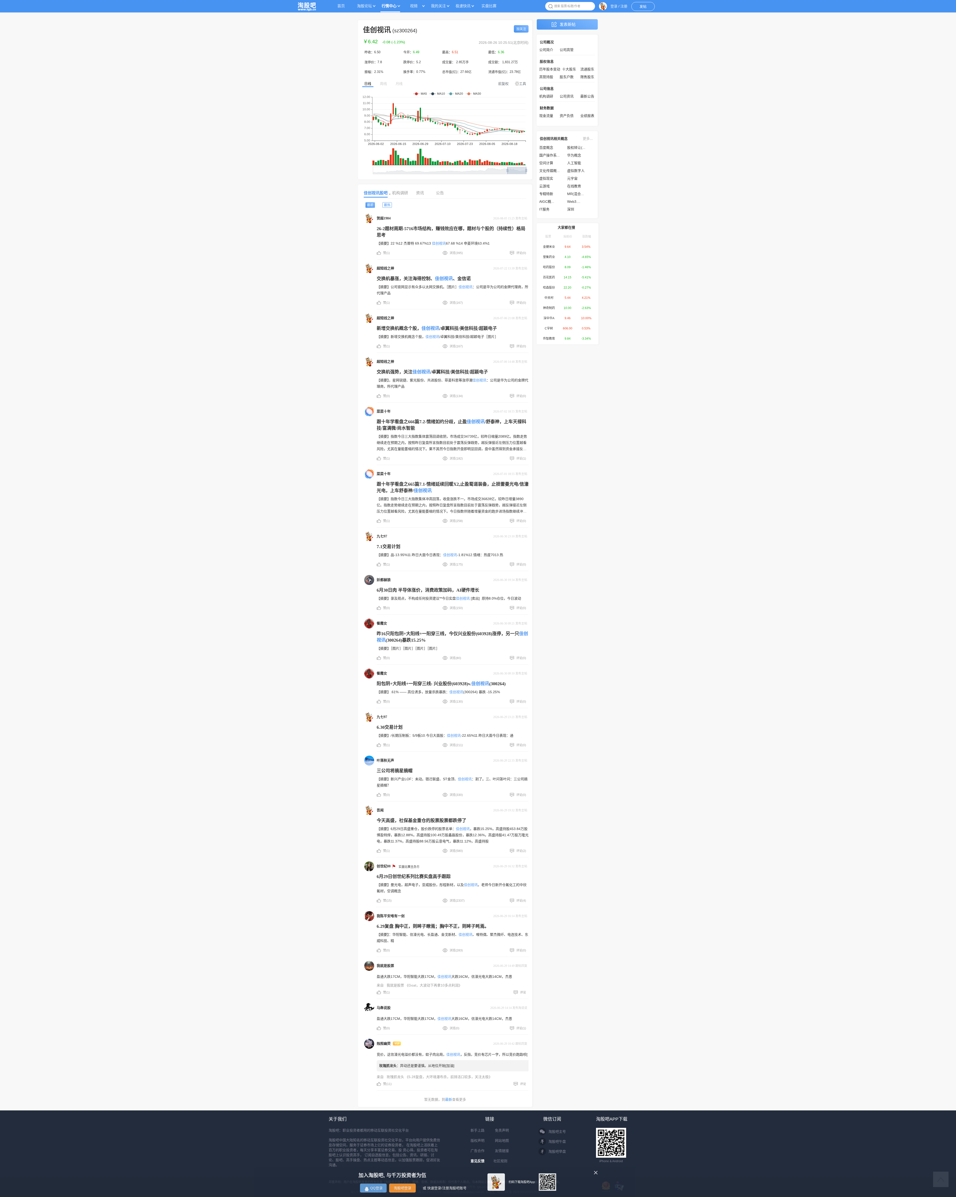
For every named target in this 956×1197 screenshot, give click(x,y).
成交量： (455, 62)
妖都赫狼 (384, 580)
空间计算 (546, 163)
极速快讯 (463, 6)
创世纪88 (384, 866)
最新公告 (587, 96)
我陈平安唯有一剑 (391, 916)
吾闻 (380, 810)
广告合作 (477, 1151)
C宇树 (549, 328)
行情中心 (389, 6)
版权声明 (477, 1141)
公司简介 (546, 50)
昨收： (372, 52)
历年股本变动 (549, 69)
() (393, 42)
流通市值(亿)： (504, 72)
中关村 (548, 298)
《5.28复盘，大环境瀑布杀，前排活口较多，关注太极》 (448, 1077)
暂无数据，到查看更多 (445, 1099)
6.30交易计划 (390, 727)
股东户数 (567, 77)
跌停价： (412, 62)
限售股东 (587, 77)
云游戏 (544, 186)
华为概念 (574, 155)
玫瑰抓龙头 (388, 1066)
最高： (450, 52)
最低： (496, 52)
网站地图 (502, 1141)
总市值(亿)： (457, 72)
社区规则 (500, 1161)
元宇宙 (572, 178)
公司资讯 (567, 96)
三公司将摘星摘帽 (395, 770)
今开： (411, 52)
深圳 (570, 209)
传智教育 (549, 338)
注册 (623, 6)
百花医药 (549, 277)
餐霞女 (382, 623)
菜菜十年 (384, 411)
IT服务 (544, 209)
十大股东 (569, 69)
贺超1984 (384, 218)
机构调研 (400, 193)
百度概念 (546, 148)
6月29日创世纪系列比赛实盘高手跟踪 (414, 876)
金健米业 (549, 247)
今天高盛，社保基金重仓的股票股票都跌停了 (421, 820)
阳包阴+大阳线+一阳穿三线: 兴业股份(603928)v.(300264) (441, 683)
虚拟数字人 (576, 171)
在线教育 (574, 186)
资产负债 (567, 116)
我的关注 (438, 6)
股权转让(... (576, 148)
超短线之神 (385, 268)
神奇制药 (549, 308)
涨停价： (373, 62)
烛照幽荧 (384, 1043)
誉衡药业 (549, 257)
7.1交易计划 (388, 546)
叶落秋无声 (385, 760)
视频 (414, 6)
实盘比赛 (488, 6)
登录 (613, 6)
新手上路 (477, 1130)
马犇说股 (384, 1008)
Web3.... (573, 202)
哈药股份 (549, 267)
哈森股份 (549, 287)
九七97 (382, 536)
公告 (440, 193)
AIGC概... (546, 202)
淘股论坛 (364, 6)
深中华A (548, 318)
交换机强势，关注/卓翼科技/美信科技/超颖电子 (432, 371)
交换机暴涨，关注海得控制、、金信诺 (424, 278)
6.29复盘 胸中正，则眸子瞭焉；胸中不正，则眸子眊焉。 (433, 926)
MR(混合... (575, 194)
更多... (588, 139)
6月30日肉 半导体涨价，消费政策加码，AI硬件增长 (428, 590)
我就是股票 (385, 966)
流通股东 (587, 69)
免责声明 (502, 1130)
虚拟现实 (546, 178)
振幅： (373, 72)
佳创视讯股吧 (376, 193)
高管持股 (546, 77)
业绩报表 (587, 116)
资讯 (420, 193)
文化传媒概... (549, 171)
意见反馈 (477, 1161)
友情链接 (502, 1151)
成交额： (503, 62)
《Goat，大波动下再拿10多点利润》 (433, 985)
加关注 (521, 29)
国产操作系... (549, 155)
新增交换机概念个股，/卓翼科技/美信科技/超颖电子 (437, 328)
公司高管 (567, 50)
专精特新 (546, 194)
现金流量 (546, 116)
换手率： (414, 72)
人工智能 (574, 163)
